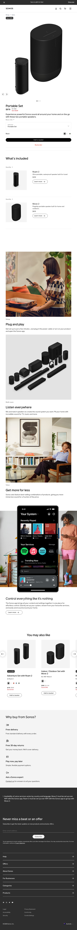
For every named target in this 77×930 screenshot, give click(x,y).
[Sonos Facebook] (4, 902)
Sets (13, 15)
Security (5, 915)
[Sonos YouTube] (13, 902)
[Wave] (16, 683)
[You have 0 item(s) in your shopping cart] (65, 8)
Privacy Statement (20, 843)
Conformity (27, 912)
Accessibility (6, 912)
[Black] (64, 133)
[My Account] (56, 8)
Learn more (38, 182)
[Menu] (70, 8)
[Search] (60, 8)
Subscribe (38, 837)
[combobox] (38, 125)
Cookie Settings (29, 915)
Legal (4, 909)
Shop (7, 15)
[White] (67, 133)
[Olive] (70, 133)
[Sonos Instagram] (7, 902)
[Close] (4, 2)
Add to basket (38, 140)
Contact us (10, 781)
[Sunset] (13, 683)
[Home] (9, 9)
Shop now (71, 2)
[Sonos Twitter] (10, 902)
